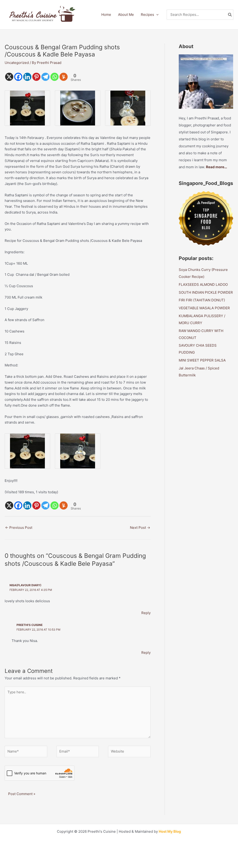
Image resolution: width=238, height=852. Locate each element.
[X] (9, 77)
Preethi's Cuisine (30, 625)
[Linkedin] (27, 77)
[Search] (230, 15)
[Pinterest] (36, 77)
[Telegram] (45, 77)
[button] (156, 15)
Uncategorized (17, 62)
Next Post (140, 527)
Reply (146, 613)
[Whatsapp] (54, 77)
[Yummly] (64, 77)
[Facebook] (18, 77)
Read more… (216, 167)
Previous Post (18, 527)
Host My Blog (170, 831)
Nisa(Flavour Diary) (25, 585)
